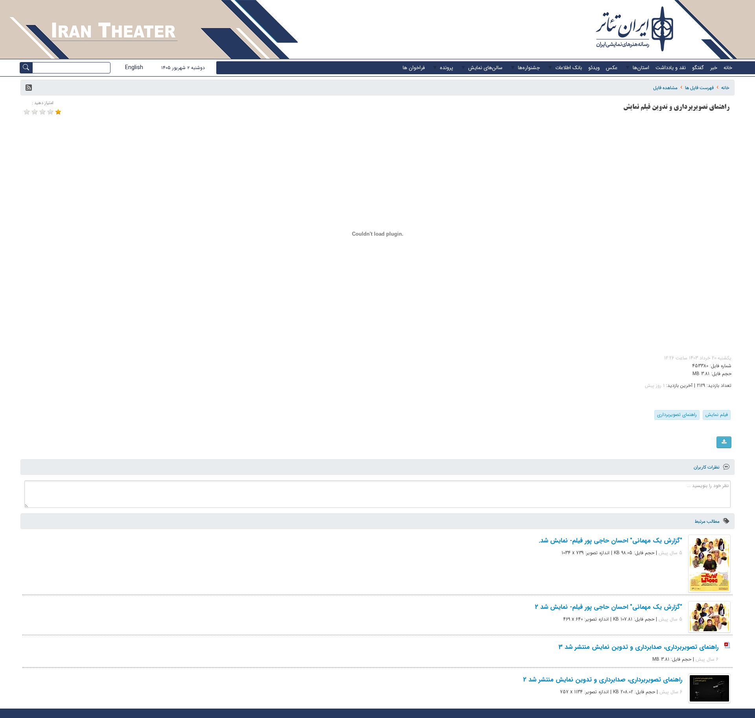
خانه (725, 88)
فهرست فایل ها (699, 88)
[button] (29, 87)
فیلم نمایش (716, 414)
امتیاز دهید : (42, 103)
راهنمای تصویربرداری (677, 414)
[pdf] (723, 442)
